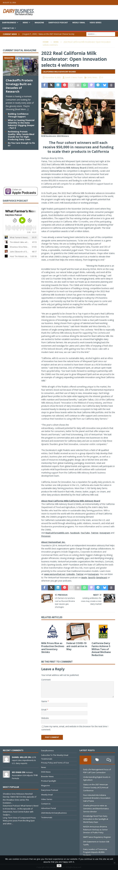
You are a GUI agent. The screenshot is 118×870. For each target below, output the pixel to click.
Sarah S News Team (74, 77)
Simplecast (101, 577)
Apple (84, 577)
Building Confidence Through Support (18, 115)
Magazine (39, 22)
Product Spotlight (48, 781)
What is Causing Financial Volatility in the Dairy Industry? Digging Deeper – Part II (21, 124)
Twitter (94, 532)
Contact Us (8, 28)
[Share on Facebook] (44, 85)
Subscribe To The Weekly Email (54, 755)
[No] (114, 862)
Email (44, 709)
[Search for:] (100, 34)
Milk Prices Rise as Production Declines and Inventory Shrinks (52, 648)
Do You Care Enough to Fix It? (21, 144)
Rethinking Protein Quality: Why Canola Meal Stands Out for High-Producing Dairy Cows (21, 135)
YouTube (85, 532)
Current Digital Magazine (19, 50)
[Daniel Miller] (6, 761)
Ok (59, 866)
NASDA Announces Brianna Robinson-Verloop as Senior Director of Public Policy (95, 829)
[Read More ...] (21, 109)
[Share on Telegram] (98, 85)
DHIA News (46, 772)
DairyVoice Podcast (58, 22)
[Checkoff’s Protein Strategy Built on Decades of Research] (20, 74)
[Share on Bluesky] (104, 85)
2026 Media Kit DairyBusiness (54, 813)
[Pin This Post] (64, 85)
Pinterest (46, 536)
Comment (46, 679)
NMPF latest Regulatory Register (97, 837)
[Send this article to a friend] (71, 85)
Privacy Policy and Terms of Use (55, 762)
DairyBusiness (9, 22)
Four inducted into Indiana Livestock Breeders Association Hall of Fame (96, 798)
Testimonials (46, 759)
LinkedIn (70, 574)
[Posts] (85, 760)
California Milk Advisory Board (71, 167)
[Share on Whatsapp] (84, 85)
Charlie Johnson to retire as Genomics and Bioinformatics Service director (96, 808)
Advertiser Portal (48, 808)
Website (45, 718)
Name (44, 701)
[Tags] (97, 760)
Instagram (105, 532)
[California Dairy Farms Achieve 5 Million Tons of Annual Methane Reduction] (103, 631)
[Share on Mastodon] (91, 85)
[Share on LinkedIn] (58, 85)
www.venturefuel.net (54, 574)
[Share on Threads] (111, 85)
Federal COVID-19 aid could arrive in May (76, 646)
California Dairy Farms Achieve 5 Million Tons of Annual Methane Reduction (101, 649)
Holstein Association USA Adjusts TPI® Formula (25, 775)
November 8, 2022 (53, 77)
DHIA (89, 77)
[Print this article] (78, 85)
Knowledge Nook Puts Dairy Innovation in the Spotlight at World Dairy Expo (95, 819)
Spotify (92, 577)
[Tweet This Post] (51, 85)
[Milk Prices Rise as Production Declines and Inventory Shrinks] (53, 631)
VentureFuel (56, 171)
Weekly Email (78, 22)
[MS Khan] (6, 776)
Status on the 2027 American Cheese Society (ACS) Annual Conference (95, 787)
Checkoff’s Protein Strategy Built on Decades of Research (19, 85)
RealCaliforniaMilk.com (57, 532)
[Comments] (109, 760)
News (25, 22)
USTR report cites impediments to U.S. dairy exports (24, 760)
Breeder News (47, 776)
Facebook (75, 532)
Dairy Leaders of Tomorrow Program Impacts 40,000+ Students (95, 852)
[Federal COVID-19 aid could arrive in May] (78, 631)
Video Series (95, 22)
